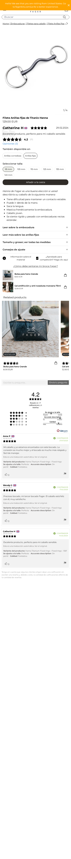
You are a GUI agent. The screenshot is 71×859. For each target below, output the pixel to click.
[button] (35, 5)
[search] (36, 17)
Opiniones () (10, 143)
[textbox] (24, 382)
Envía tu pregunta (58, 382)
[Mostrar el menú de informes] (65, 474)
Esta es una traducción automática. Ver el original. (25, 457)
